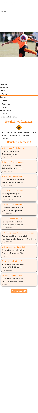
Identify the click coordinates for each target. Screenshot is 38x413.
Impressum (4, 117)
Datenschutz (12, 117)
